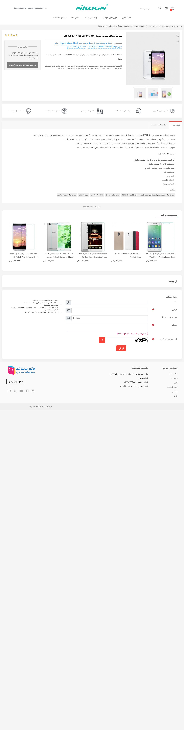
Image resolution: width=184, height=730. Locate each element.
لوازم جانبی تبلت (91, 17)
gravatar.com (22, 307)
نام (175, 302)
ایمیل (174, 309)
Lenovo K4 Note (104, 46)
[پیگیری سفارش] (166, 8)
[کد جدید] (102, 340)
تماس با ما (75, 17)
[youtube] (21, 391)
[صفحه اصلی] (181, 26)
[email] (9, 391)
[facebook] (27, 391)
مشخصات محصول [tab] (159, 125)
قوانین (175, 391)
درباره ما (174, 378)
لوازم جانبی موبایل (110, 17)
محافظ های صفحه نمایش (76, 46)
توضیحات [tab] (175, 125)
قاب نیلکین (126, 17)
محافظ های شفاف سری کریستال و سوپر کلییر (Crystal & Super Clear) (86, 43)
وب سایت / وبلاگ (169, 317)
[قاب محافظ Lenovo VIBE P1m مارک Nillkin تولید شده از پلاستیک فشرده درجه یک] (126, 237)
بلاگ (176, 396)
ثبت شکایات (172, 387)
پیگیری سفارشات (59, 17)
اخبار (176, 382)
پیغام (174, 325)
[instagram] (33, 391)
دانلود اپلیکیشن (16, 381)
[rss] (15, 391)
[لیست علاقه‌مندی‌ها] (159, 8)
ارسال (121, 348)
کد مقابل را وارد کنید (168, 339)
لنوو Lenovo (153, 26)
